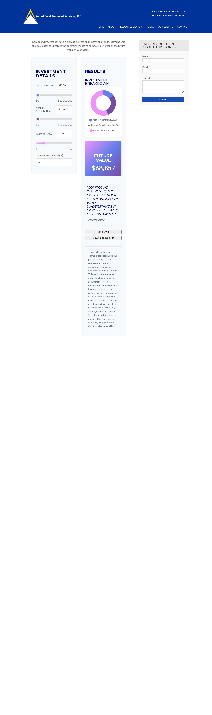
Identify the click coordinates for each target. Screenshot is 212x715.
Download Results (103, 238)
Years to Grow (44, 133)
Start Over (103, 231)
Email (145, 67)
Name (145, 56)
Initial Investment (45, 85)
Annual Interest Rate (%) (49, 155)
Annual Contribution (43, 109)
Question (147, 78)
